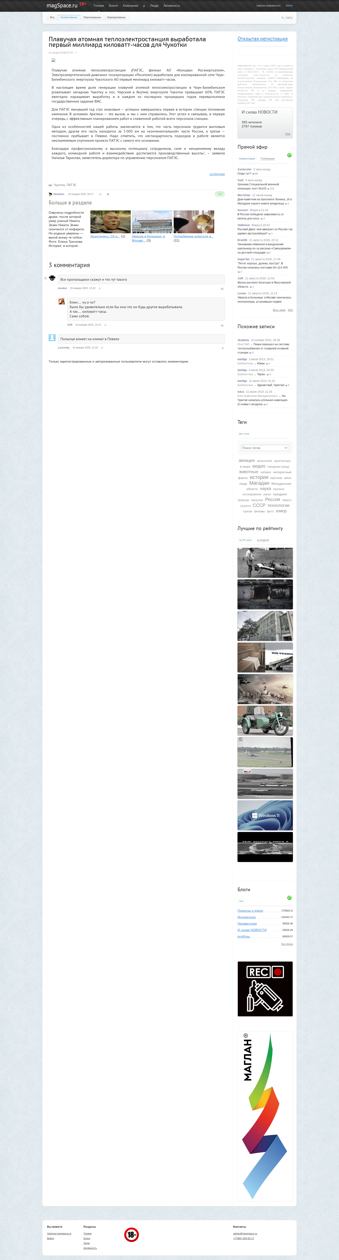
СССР (259, 505)
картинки (276, 478)
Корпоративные (116, 17)
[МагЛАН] (265, 1015)
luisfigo (242, 359)
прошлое (257, 500)
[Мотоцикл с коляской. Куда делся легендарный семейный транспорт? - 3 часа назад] (265, 720)
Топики (98, 5)
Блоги (113, 5)
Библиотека (245, 363)
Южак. (261, 363)
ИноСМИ (243, 344)
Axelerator (245, 169)
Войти (289, 5)
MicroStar (244, 195)
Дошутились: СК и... (105, 236)
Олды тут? (244, 173)
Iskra (241, 391)
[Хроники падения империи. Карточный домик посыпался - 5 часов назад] (265, 689)
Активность (172, 5)
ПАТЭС (72, 185)
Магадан (259, 483)
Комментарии (247, 158)
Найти (289, 17)
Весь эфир (279, 310)
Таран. (261, 374)
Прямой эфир (253, 147)
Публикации (268, 158)
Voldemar (244, 225)
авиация (247, 460)
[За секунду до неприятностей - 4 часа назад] (265, 752)
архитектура (282, 461)
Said (240, 180)
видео (259, 466)
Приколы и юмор (250, 910)
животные (248, 471)
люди (243, 483)
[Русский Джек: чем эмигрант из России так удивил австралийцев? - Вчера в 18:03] (265, 563)
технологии (278, 505)
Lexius (242, 293)
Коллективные (69, 17)
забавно (265, 472)
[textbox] (265, 448)
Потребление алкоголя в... (194, 236)
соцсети (245, 506)
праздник (280, 494)
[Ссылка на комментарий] (99, 288)
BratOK (242, 240)
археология (264, 461)
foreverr (243, 210)
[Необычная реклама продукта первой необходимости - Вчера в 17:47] (265, 594)
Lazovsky (63, 347)
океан (267, 494)
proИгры (244, 936)
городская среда (278, 466)
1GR (240, 278)
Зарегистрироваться (268, 5)
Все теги (244, 433)
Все (52, 17)
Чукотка (59, 185)
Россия (272, 499)
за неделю (263, 540)
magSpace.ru (62, 5)
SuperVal (243, 259)
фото (270, 511)
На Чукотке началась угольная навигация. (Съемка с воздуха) (263, 400)
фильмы (259, 511)
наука (265, 488)
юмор (281, 511)
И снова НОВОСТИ (259, 112)
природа (243, 500)
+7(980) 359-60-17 (243, 1238)
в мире (245, 466)
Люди (154, 5)
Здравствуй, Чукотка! (270, 385)
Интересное (247, 917)
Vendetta (243, 340)
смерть (286, 500)
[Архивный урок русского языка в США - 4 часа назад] (265, 847)
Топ (241, 901)
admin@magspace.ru (245, 1233)
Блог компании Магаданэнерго (258, 396)
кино (287, 478)
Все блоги (287, 944)
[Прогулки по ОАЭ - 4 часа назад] (265, 784)
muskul (62, 288)
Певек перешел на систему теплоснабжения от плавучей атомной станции (263, 348)
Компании (130, 5)
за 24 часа (245, 540)
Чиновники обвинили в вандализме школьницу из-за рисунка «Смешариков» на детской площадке (264, 248)
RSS (287, 134)
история (259, 477)
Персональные (92, 17)
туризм (247, 511)
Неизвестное (247, 923)
